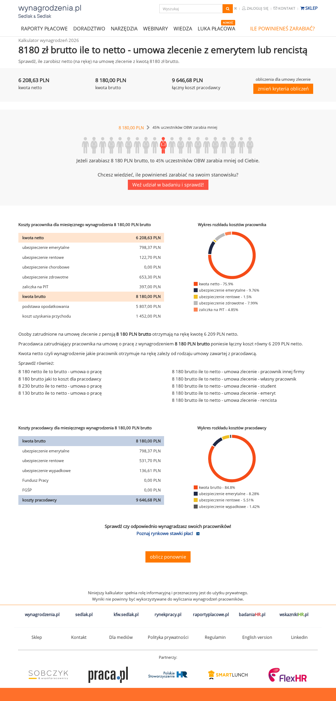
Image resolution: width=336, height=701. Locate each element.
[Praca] (108, 675)
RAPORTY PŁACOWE (44, 28)
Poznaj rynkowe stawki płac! (164, 533)
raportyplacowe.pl (211, 614)
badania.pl (252, 614)
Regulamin (215, 637)
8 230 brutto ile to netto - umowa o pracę (60, 386)
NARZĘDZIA (124, 28)
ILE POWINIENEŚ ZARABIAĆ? (282, 28)
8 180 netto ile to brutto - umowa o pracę (60, 371)
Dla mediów (121, 637)
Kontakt (286, 8)
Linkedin (299, 637)
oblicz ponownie (168, 557)
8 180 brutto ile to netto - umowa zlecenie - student (224, 386)
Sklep (311, 8)
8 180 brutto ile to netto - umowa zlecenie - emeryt (224, 393)
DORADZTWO (89, 28)
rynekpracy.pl (168, 614)
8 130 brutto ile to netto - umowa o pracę (60, 393)
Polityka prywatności (168, 637)
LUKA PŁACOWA (216, 28)
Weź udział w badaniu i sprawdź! (168, 184)
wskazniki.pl (294, 614)
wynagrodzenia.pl (42, 614)
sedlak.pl (84, 614)
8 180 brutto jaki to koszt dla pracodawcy (59, 379)
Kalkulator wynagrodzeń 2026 (48, 40)
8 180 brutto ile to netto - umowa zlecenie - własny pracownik (234, 379)
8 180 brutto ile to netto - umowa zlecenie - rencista (224, 400)
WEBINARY (155, 28)
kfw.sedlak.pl (126, 614)
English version (257, 637)
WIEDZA (183, 28)
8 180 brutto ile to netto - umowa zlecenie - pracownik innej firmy (238, 371)
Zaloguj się (257, 8)
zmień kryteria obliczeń (283, 88)
